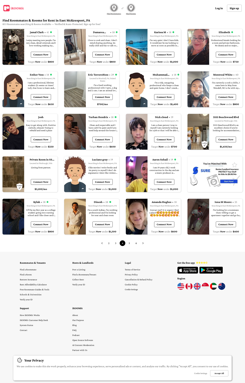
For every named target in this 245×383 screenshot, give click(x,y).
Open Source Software (82, 340)
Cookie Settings (131, 289)
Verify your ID (26, 299)
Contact (23, 330)
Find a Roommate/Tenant (84, 274)
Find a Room (26, 274)
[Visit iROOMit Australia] (221, 289)
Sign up (234, 8)
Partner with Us (79, 350)
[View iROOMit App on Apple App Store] (187, 272)
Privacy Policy (131, 274)
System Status (26, 325)
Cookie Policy (131, 284)
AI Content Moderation (83, 345)
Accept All (219, 373)
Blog (74, 325)
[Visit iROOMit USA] (180, 289)
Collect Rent (78, 279)
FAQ (74, 330)
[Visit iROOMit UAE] (213, 289)
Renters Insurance (28, 279)
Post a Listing (78, 269)
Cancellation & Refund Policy (138, 279)
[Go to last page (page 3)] (102, 243)
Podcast (76, 335)
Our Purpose (78, 320)
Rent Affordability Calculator (33, 284)
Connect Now (40, 54)
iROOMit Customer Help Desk (34, 320)
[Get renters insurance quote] (215, 174)
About (75, 315)
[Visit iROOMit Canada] (189, 289)
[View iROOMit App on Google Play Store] (211, 272)
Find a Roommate (28, 269)
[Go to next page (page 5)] (143, 243)
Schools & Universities (31, 294)
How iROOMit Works (30, 315)
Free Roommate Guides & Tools (34, 289)
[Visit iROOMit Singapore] (205, 289)
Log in (219, 8)
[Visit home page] (13, 8)
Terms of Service (132, 269)
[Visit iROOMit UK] (197, 289)
